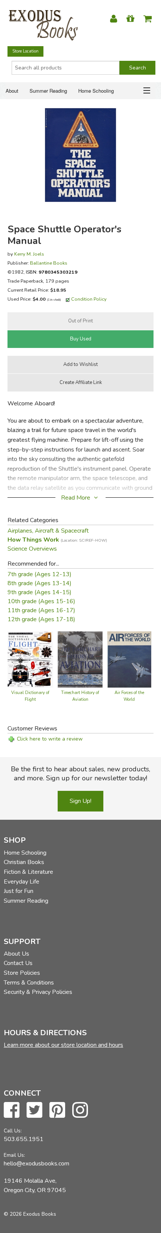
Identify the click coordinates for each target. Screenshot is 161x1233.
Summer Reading (48, 90)
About (12, 90)
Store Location (25, 51)
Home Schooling (96, 90)
